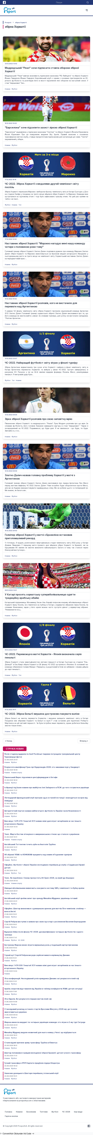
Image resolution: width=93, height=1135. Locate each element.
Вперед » (84, 741)
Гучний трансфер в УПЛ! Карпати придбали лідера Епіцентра (32, 1063)
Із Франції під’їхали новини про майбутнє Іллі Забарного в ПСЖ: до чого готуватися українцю (46, 787)
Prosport (8, 22)
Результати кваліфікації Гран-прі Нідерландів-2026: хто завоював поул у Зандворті (42, 767)
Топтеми (44, 1112)
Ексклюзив (31, 1112)
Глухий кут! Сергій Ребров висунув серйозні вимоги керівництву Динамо (37, 955)
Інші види (78, 1112)
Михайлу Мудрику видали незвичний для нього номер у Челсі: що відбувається (40, 1032)
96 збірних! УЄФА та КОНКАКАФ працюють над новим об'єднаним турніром (38, 855)
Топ (20, 205)
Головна (8, 1112)
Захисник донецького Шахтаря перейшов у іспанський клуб (31, 1073)
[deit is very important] (46, 49)
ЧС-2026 (21, 940)
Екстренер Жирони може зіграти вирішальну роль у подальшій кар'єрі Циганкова (41, 945)
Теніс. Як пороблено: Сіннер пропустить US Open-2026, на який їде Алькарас (39, 878)
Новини (8, 89)
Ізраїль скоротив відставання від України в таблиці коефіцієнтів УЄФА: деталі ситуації (43, 989)
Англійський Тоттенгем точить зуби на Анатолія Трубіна (30, 844)
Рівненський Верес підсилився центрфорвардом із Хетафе (30, 777)
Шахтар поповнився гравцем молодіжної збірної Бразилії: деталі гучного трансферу (42, 1053)
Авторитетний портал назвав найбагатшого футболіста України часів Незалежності (42, 811)
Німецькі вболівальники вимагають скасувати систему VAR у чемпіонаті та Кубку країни (44, 888)
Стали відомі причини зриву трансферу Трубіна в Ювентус (31, 1043)
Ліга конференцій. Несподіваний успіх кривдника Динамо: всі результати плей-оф (41, 978)
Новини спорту (16, 772)
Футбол (14, 89)
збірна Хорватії (21, 22)
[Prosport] (10, 10)
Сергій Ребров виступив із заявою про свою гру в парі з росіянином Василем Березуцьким (45, 922)
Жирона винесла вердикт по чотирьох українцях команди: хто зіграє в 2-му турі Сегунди (44, 1022)
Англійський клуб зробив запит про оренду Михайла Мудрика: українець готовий (40, 898)
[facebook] (4, 2)
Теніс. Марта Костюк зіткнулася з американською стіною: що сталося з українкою (41, 834)
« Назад (8, 741)
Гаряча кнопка (11, 1116)
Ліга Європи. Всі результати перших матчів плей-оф (27, 999)
